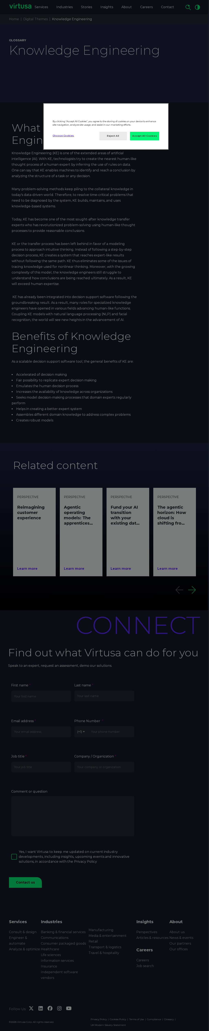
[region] (106, 126)
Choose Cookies (63, 135)
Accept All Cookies (144, 135)
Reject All (113, 135)
